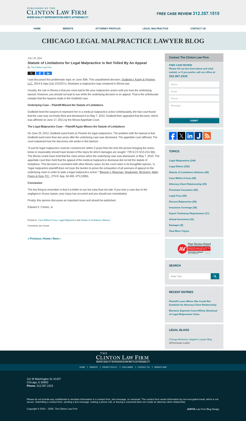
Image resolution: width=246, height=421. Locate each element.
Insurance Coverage (183, 207)
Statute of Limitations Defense (95, 220)
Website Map (160, 367)
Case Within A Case (47, 220)
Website (68, 28)
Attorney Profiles (107, 28)
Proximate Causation (183, 190)
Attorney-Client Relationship (188, 184)
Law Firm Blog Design (203, 409)
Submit (194, 120)
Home (37, 28)
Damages (176, 225)
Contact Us (198, 28)
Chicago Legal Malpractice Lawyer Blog (57, 12)
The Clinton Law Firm (66, 408)
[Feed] (207, 136)
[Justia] (198, 136)
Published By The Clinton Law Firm (188, 13)
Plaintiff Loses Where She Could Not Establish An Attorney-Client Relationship (193, 303)
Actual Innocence (181, 219)
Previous (34, 238)
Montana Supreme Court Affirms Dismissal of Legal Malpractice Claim (193, 312)
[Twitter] (181, 136)
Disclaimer (127, 367)
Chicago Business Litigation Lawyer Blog (190, 339)
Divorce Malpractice (183, 201)
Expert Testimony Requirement (189, 213)
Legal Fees (178, 195)
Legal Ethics (179, 166)
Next (57, 238)
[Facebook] (173, 136)
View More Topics (179, 231)
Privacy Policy (109, 367)
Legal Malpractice (155, 28)
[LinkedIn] (190, 136)
